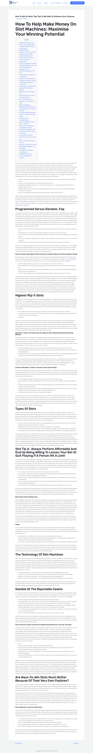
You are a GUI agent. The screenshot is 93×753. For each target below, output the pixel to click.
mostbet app (68, 261)
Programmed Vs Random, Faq (26, 42)
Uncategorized (18, 18)
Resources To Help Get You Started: (27, 144)
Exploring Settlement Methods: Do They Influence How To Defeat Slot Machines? (27, 108)
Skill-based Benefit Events (25, 154)
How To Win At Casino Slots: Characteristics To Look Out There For (27, 137)
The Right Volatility (23, 120)
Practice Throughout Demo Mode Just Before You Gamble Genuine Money (27, 114)
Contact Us (65, 3)
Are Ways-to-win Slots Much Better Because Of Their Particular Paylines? (27, 88)
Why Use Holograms (56, 3)
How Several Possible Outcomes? (27, 129)
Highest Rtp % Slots (24, 50)
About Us (39, 3)
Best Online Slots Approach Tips (27, 71)
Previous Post (18, 743)
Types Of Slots (22, 61)
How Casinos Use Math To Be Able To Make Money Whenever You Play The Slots (27, 82)
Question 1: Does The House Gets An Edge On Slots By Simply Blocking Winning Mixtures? (27, 54)
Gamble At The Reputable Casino (27, 78)
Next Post (76, 743)
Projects (46, 3)
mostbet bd (26, 205)
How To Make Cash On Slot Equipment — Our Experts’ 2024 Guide (26, 101)
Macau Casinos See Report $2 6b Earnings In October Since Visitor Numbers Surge (27, 46)
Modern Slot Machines (24, 105)
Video (20, 73)
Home (34, 3)
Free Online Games (23, 118)
